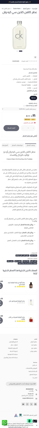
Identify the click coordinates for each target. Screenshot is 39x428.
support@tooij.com (28, 398)
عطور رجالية (10, 261)
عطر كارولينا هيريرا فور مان (17, 301)
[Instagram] (27, 404)
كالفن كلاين (34, 261)
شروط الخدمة (14, 351)
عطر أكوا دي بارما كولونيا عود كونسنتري (16, 283)
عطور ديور (34, 348)
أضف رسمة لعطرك (31, 105)
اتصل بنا (35, 377)
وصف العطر (31, 145)
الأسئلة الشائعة (33, 371)
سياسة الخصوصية (13, 354)
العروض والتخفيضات (31, 368)
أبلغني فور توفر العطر (30, 136)
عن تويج (34, 365)
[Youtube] (23, 404)
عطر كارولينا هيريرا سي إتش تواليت (16, 318)
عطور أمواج (34, 342)
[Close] (36, 425)
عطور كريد (34, 345)
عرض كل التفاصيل (32, 90)
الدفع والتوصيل (13, 342)
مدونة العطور (33, 374)
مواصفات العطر (17, 145)
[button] (20, 51)
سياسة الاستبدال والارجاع (11, 357)
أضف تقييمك (24, 61)
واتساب (31, 391)
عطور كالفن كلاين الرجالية (22, 255)
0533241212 (29, 389)
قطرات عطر (14, 345)
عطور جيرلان (33, 351)
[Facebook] (35, 404)
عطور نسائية (18, 261)
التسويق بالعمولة (13, 348)
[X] (31, 404)
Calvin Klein (33, 255)
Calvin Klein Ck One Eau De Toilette (27, 263)
